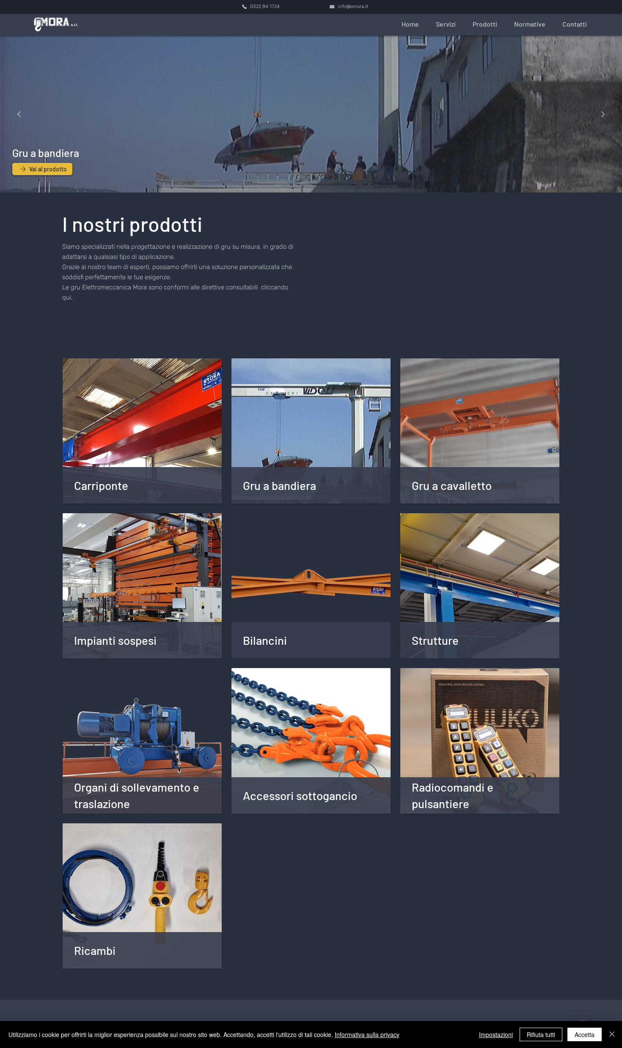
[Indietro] (19, 114)
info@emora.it (353, 6)
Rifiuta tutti (541, 1034)
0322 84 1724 (265, 6)
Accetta (584, 1034)
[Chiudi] (612, 1034)
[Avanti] (603, 114)
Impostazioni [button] (496, 1034)
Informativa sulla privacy (367, 1034)
